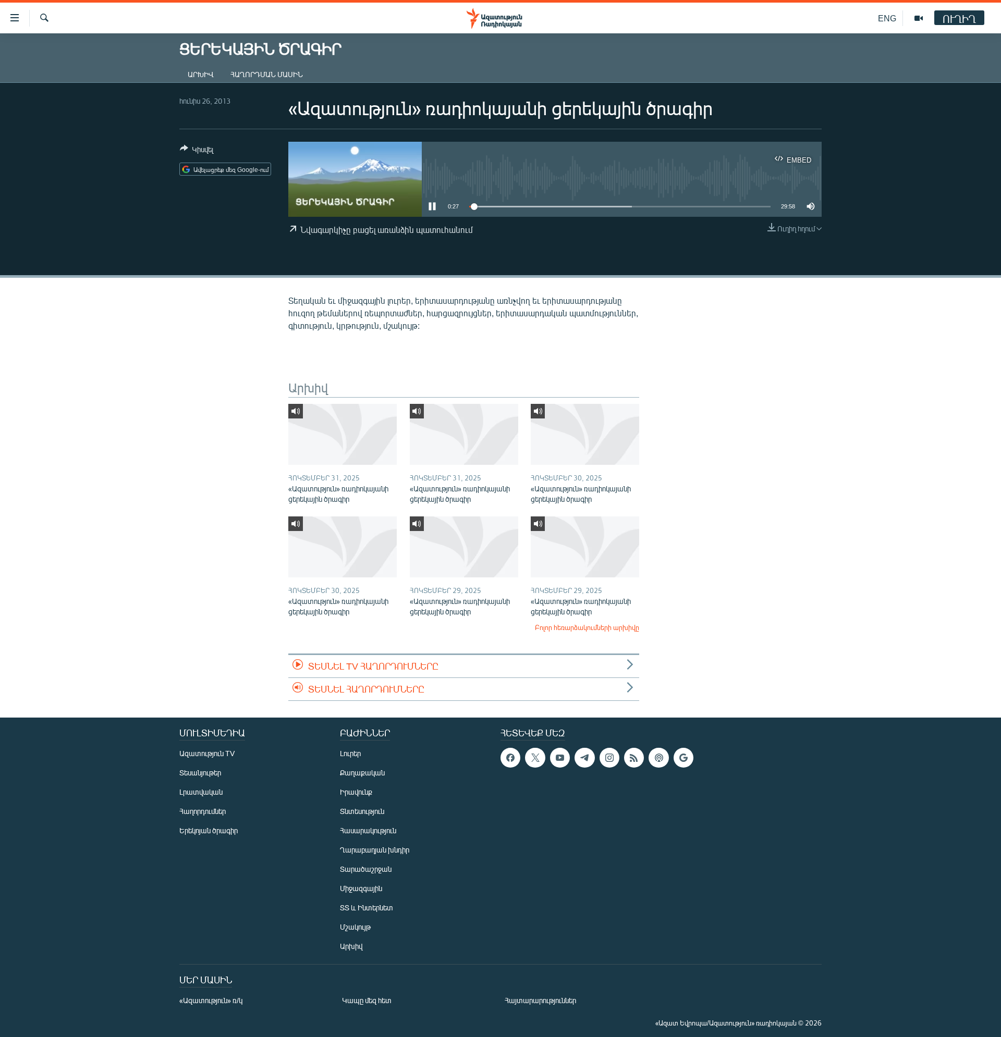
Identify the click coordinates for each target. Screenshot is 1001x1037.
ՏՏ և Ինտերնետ (366, 907)
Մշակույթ (355, 926)
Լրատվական (201, 791)
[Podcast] (658, 758)
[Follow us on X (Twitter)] (535, 758)
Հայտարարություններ (540, 1000)
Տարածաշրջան (366, 869)
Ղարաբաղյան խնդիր (374, 849)
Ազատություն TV (207, 753)
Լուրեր (350, 753)
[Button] (196, 151)
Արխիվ (201, 74)
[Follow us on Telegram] (584, 758)
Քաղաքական (362, 772)
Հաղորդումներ (202, 811)
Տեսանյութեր (200, 772)
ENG (887, 18)
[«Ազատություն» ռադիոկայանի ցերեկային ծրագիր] (342, 434)
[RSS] (634, 758)
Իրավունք (356, 791)
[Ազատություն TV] (918, 18)
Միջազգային (361, 888)
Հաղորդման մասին (266, 74)
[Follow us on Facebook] (510, 758)
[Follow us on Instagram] (609, 758)
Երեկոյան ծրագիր (208, 830)
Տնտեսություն (362, 811)
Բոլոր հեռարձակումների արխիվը (587, 627)
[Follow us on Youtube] (560, 758)
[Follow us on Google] (683, 758)
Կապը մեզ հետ (367, 1000)
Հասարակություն (368, 830)
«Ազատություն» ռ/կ (210, 1000)
